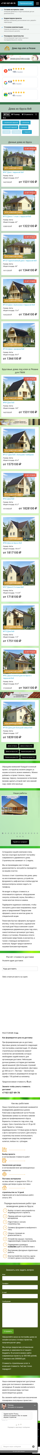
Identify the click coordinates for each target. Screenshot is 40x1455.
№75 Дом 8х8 (8, 631)
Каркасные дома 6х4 (28, 757)
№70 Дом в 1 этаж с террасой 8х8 (17, 216)
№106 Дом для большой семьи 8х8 (17, 728)
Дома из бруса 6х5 (12, 751)
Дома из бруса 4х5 (26, 746)
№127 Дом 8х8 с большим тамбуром (18, 455)
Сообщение (6, 1301)
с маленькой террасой (11, 122)
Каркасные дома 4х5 (11, 757)
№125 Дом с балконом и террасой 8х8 (19, 305)
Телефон (5, 1283)
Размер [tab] (16, 114)
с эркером (24, 127)
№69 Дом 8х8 (8, 403)
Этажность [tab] (28, 114)
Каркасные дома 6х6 (27, 751)
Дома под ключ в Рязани (23, 48)
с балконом (25, 122)
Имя (3, 1274)
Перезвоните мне (26, 3)
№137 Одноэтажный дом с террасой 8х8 (20, 261)
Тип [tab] (7, 114)
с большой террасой (10, 127)
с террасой (26, 132)
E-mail (4, 1292)
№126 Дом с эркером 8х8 (13, 349)
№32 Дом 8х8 (8, 499)
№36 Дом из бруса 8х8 (12, 543)
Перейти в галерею (20, 842)
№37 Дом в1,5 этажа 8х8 (13, 587)
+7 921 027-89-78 (8, 3)
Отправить (8, 1331)
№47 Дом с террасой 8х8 (13, 172)
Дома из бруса (12, 746)
